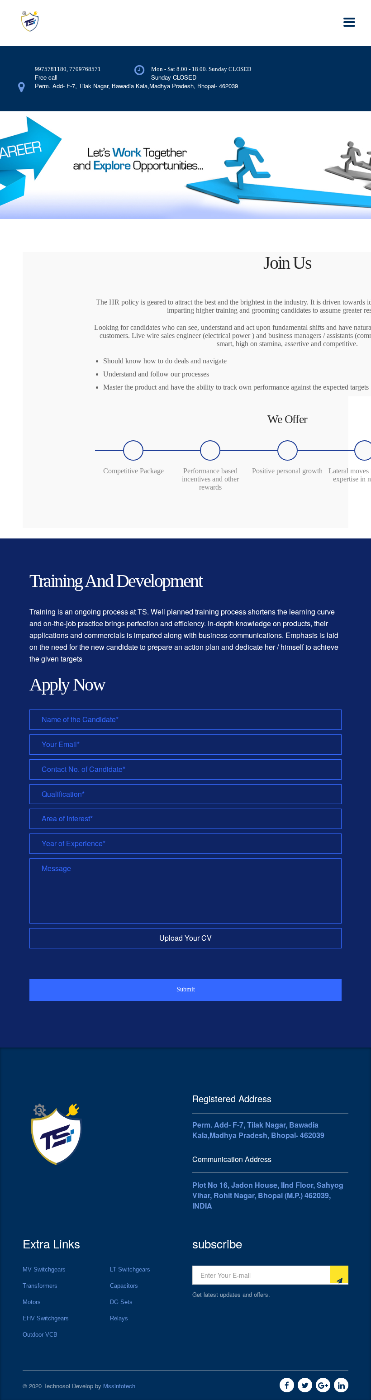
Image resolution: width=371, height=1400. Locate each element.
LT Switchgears (130, 1269)
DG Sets (121, 1302)
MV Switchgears (44, 1269)
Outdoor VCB (40, 1334)
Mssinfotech (119, 1385)
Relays (119, 1318)
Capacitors (124, 1285)
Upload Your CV (185, 938)
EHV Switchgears (46, 1318)
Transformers (40, 1285)
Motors (32, 1302)
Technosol (56, 1385)
